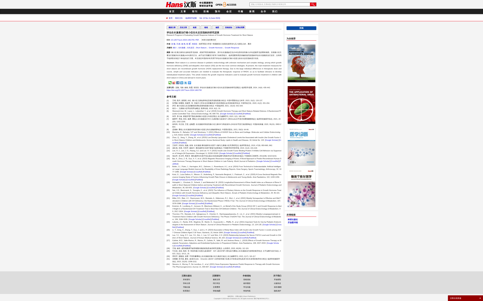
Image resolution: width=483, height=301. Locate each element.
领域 (206, 27)
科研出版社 (293, 219)
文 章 (183, 11)
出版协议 (277, 283)
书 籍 (240, 11)
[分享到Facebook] (177, 82)
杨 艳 (183, 44)
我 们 (274, 11)
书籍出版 (186, 287)
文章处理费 (240, 27)
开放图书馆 (293, 222)
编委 (217, 27)
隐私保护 (277, 291)
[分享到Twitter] (185, 82)
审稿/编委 (216, 291)
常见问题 (246, 287)
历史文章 (183, 27)
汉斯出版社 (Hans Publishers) (245, 296)
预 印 (217, 11)
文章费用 (216, 287)
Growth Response (231, 48)
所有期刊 (186, 279)
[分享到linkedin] (181, 82)
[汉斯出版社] (181, 4)
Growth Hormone (215, 48)
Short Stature (201, 48)
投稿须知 (228, 27)
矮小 (175, 48)
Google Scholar (227, 114)
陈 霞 (188, 44)
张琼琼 (194, 44)
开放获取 (277, 279)
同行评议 (216, 283)
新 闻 (251, 11)
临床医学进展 (191, 18)
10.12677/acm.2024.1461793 (182, 40)
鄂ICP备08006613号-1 (261, 298)
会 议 (229, 11)
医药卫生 (179, 18)
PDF (197, 40)
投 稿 (206, 11)
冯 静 (178, 44)
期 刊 (194, 11)
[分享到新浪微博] (174, 82)
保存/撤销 (277, 287)
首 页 (171, 11)
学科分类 (186, 283)
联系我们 (186, 291)
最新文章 (172, 27)
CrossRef (238, 114)
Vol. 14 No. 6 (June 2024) (209, 18)
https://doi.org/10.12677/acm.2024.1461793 (184, 90)
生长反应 (190, 48)
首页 (171, 18)
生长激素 (181, 48)
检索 (194, 27)
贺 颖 (173, 44)
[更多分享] (189, 82)
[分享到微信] (170, 82)
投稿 (301, 28)
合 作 (263, 11)
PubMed (246, 114)
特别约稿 (246, 291)
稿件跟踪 (246, 283)
